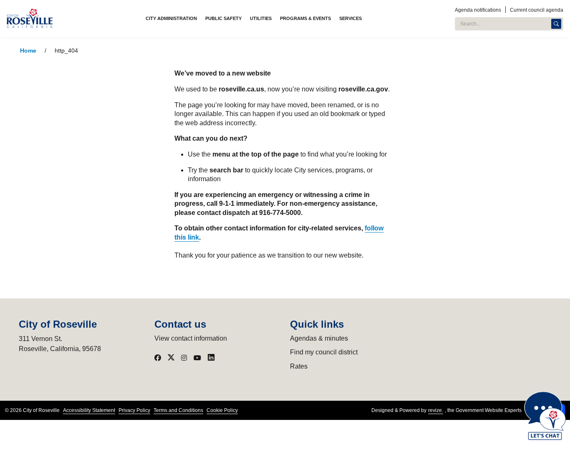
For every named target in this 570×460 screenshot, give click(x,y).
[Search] (556, 24)
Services (350, 18)
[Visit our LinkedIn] (211, 358)
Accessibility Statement (89, 410)
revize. (435, 410)
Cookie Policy (222, 410)
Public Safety (223, 18)
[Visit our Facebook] (157, 358)
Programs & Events (305, 18)
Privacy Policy (134, 410)
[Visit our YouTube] (197, 358)
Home (28, 51)
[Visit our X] (171, 358)
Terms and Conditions (178, 410)
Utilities (261, 18)
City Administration (171, 18)
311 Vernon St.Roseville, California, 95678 (60, 343)
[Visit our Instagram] (184, 358)
